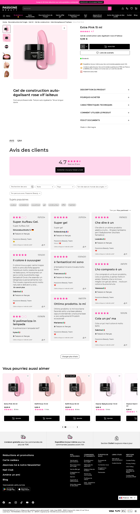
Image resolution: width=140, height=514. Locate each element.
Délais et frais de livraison (89, 470)
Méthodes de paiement (88, 465)
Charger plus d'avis (70, 357)
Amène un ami (11, 474)
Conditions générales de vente (130, 471)
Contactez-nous (103, 465)
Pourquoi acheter (90, 97)
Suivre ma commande (88, 474)
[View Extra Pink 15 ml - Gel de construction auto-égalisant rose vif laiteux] (7, 29)
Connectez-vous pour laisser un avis (70, 170)
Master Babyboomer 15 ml (106, 404)
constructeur (54, 205)
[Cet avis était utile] (42, 245)
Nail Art (72, 477)
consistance (23, 205)
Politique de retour (88, 479)
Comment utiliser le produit (95, 113)
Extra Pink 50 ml (10, 404)
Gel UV (31, 22)
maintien (72, 205)
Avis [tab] (11, 140)
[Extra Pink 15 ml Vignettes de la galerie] (7, 51)
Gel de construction (42, 22)
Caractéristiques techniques (96, 105)
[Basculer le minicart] (136, 8)
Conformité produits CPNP (131, 476)
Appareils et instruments (97, 16)
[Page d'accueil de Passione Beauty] (10, 8)
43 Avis (77, 409)
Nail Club (8, 470)
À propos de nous (102, 461)
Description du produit (93, 90)
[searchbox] (20, 186)
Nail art (85, 16)
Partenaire (101, 472)
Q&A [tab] (19, 140)
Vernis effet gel (60, 16)
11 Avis (46, 409)
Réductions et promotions (18, 455)
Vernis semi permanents (74, 461)
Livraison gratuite (12, 442)
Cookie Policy (130, 460)
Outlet (129, 15)
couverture (36, 205)
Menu (8, 16)
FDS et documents (90, 120)
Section (104, 443)
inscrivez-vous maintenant (91, 2)
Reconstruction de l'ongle (45, 16)
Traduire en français (22, 234)
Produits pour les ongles (88, 461)
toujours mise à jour (123, 443)
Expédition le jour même (66, 442)
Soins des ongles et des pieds (116, 16)
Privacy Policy (130, 463)
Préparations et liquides (74, 16)
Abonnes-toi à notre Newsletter (22, 465)
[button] (62, 427)
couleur (13, 205)
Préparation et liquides (75, 473)
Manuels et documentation (117, 459)
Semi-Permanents (30, 16)
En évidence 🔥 (18, 16)
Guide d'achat (116, 463)
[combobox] (67, 8)
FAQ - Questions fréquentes (89, 483)
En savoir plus (19, 287)
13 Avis (107, 409)
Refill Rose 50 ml (72, 404)
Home (5, 22)
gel (44, 205)
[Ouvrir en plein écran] (64, 28)
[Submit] (109, 8)
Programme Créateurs (102, 468)
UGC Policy (130, 466)
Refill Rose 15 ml (41, 404)
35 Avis (16, 409)
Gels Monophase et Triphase (61, 22)
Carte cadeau (11, 460)
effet (64, 205)
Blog (135, 15)
